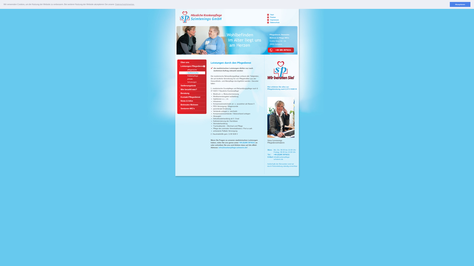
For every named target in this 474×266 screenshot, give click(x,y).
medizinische (192, 73)
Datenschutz (275, 22)
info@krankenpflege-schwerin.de (233, 148)
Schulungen (192, 82)
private (190, 79)
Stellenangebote (188, 86)
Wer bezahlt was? (189, 89)
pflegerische (192, 70)
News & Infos (187, 101)
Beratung (185, 93)
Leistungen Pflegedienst (192, 66)
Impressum (274, 20)
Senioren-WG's (188, 109)
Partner (273, 17)
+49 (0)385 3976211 (247, 143)
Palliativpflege (192, 76)
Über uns (185, 62)
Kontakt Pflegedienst (190, 97)
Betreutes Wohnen (189, 105)
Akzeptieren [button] (460, 4)
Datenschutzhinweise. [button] (125, 4)
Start (272, 15)
